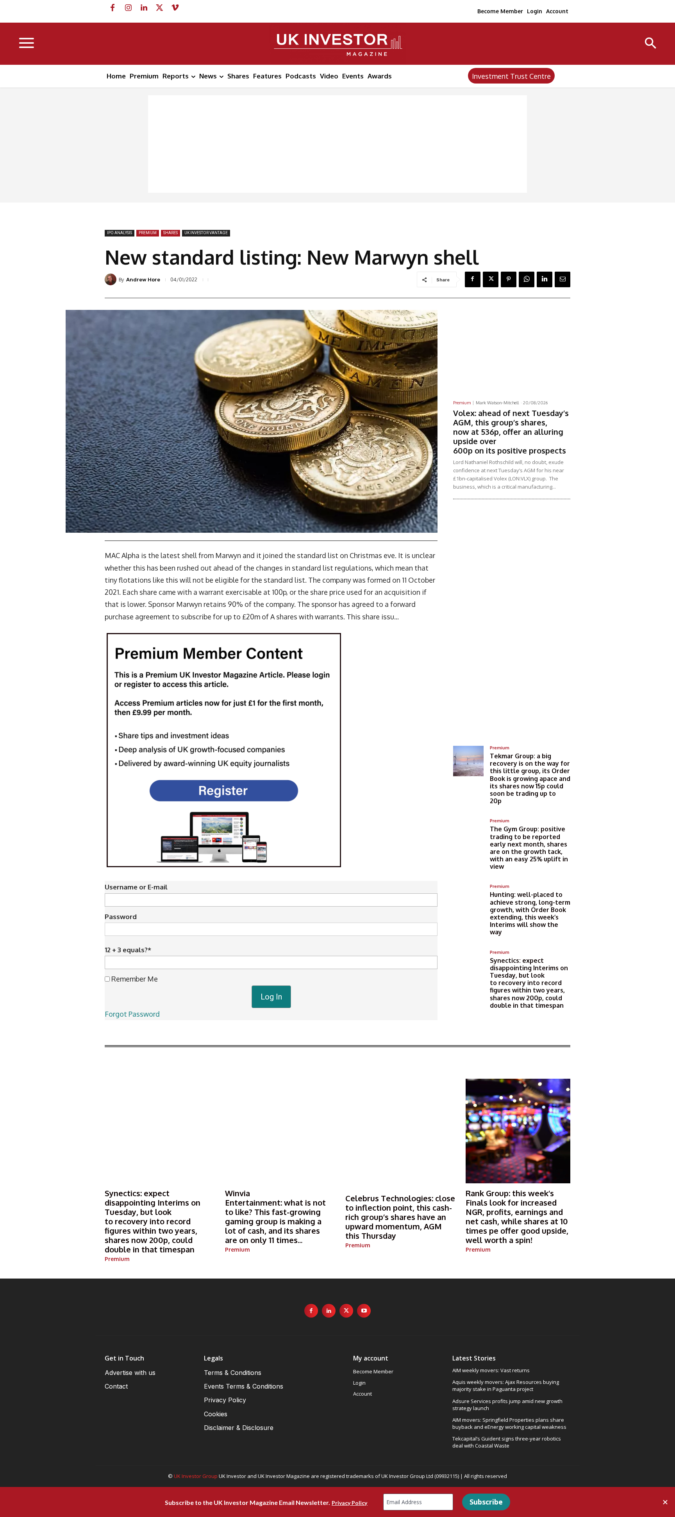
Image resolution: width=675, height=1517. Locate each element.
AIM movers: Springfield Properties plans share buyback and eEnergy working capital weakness (509, 1423)
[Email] (562, 279)
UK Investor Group (196, 1476)
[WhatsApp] (526, 279)
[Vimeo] (175, 8)
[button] (651, 44)
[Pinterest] (508, 279)
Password (121, 916)
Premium (148, 233)
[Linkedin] (144, 8)
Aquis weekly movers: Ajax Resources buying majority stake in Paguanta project (505, 1385)
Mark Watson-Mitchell (497, 402)
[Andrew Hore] (112, 279)
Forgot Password (132, 1014)
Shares (170, 233)
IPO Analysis (119, 233)
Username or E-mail (136, 887)
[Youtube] (364, 1311)
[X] (159, 8)
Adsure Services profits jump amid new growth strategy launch (507, 1405)
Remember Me (134, 979)
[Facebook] (112, 8)
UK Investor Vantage (206, 233)
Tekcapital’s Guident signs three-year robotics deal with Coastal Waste (506, 1442)
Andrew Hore (143, 279)
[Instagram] (128, 8)
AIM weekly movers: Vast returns (491, 1370)
